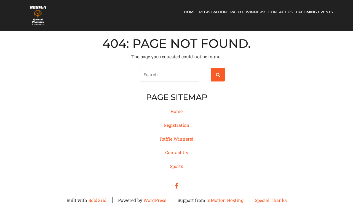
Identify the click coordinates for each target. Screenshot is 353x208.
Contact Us (280, 12)
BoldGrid (97, 200)
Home (190, 12)
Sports (176, 166)
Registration (213, 12)
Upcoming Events (314, 12)
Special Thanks (271, 200)
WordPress (154, 200)
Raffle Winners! (247, 12)
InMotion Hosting (225, 200)
